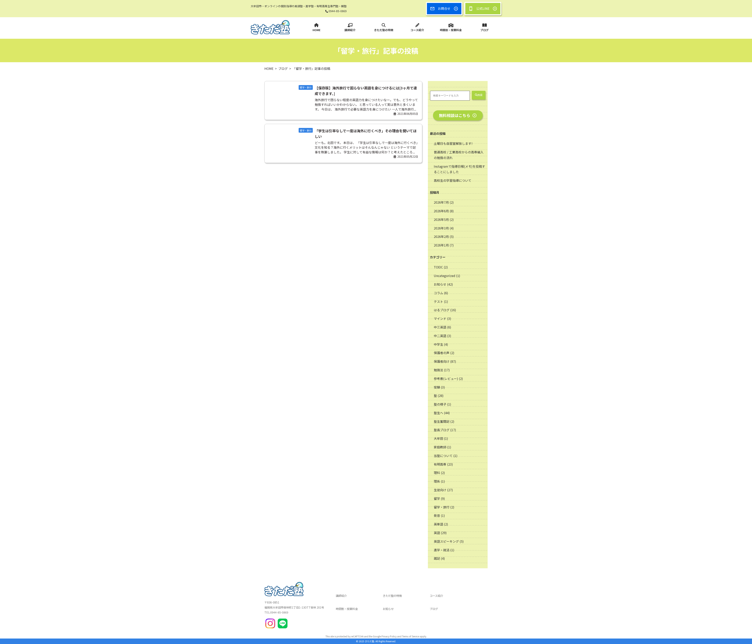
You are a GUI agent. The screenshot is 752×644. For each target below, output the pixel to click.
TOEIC (438, 267)
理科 (437, 472)
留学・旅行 (441, 507)
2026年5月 (442, 219)
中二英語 (440, 335)
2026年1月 (442, 245)
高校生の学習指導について (452, 180)
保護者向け (441, 361)
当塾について (443, 455)
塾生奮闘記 (441, 421)
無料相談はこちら (454, 115)
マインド (440, 318)
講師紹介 (349, 30)
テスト (438, 301)
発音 (437, 515)
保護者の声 (441, 352)
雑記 (437, 558)
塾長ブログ (441, 429)
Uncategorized (444, 275)
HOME (316, 30)
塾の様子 (440, 404)
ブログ (484, 30)
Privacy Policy (389, 636)
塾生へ (438, 412)
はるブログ (441, 310)
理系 (437, 481)
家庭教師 (440, 447)
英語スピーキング (446, 541)
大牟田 (438, 438)
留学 (437, 498)
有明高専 (440, 464)
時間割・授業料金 (451, 30)
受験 (437, 387)
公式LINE (482, 8)
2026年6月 (442, 211)
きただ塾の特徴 (383, 30)
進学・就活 (441, 550)
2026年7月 (442, 202)
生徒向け (440, 489)
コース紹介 (417, 30)
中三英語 (440, 327)
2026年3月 (442, 228)
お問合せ (444, 8)
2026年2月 (442, 236)
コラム (438, 293)
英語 (437, 532)
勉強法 (438, 370)
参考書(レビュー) (446, 378)
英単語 (438, 524)
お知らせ (440, 284)
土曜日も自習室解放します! (453, 143)
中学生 (438, 344)
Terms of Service (410, 636)
